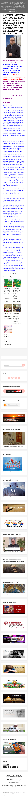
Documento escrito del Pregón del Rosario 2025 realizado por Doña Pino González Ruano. (17, 318)
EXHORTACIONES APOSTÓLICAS (14, 779)
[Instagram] (16, 378)
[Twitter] (12, 378)
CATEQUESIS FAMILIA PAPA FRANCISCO (14, 776)
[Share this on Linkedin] (17, 273)
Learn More (12, 11)
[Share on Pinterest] (16, 273)
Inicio (15, 353)
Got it (18, 11)
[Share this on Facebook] (10, 273)
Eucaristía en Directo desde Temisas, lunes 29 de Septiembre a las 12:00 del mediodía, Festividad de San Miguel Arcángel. (17, 295)
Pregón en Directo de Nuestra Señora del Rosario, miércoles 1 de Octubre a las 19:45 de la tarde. (8, 339)
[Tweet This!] (12, 273)
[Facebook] (9, 378)
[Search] (23, 365)
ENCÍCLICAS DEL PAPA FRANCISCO (14, 778)
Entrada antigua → (22, 353)
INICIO (8, 775)
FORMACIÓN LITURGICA (7, 785)
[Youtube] (19, 378)
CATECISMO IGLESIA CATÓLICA (14, 783)
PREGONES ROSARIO (16, 775)
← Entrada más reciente (6, 353)
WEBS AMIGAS (14, 786)
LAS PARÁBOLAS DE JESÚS (20, 785)
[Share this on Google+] (14, 273)
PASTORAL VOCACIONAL (14, 782)
